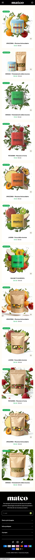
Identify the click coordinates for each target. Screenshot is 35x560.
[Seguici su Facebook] (13, 542)
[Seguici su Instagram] (17, 542)
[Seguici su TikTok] (22, 542)
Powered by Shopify (23, 552)
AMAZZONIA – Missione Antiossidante (17, 43)
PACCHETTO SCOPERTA (17, 278)
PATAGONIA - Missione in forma (17, 155)
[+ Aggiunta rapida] (30, 38)
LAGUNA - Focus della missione (17, 237)
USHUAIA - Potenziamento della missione (17, 74)
